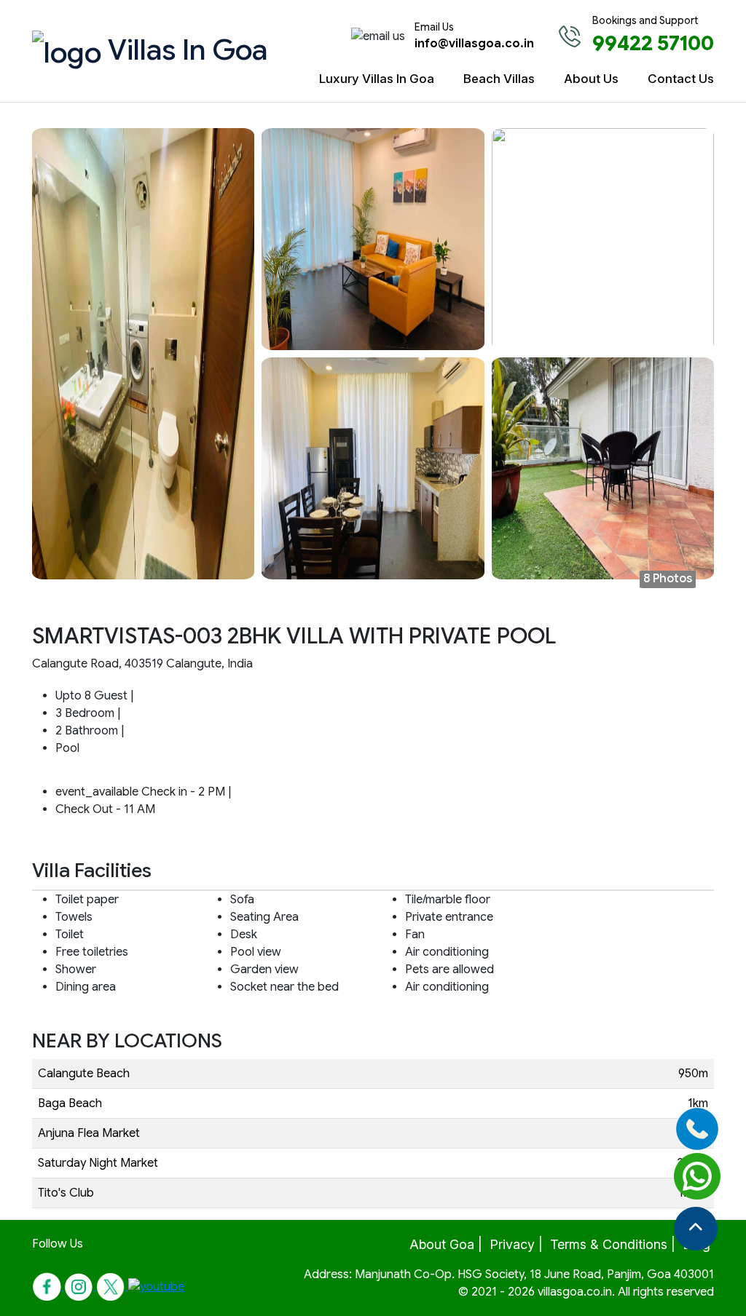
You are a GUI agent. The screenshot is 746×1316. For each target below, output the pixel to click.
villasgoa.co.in (575, 1292)
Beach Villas (499, 78)
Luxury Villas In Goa (376, 78)
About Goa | (445, 1244)
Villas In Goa (169, 49)
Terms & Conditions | (612, 1244)
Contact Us (681, 78)
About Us (591, 78)
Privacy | (516, 1244)
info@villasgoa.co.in (474, 43)
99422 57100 (653, 43)
